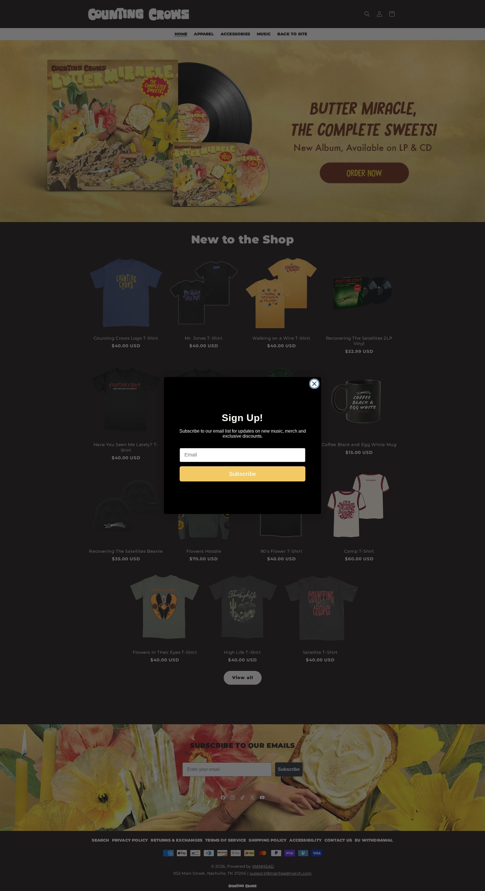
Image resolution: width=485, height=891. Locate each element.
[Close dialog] (314, 383)
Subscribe (242, 474)
